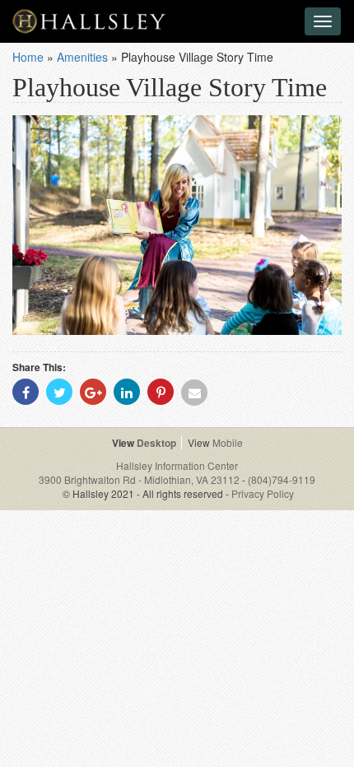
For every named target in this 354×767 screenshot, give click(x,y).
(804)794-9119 (281, 479)
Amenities (82, 57)
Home (28, 57)
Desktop (156, 442)
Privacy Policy (262, 493)
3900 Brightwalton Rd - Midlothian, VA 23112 (140, 479)
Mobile (227, 442)
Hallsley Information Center (177, 465)
